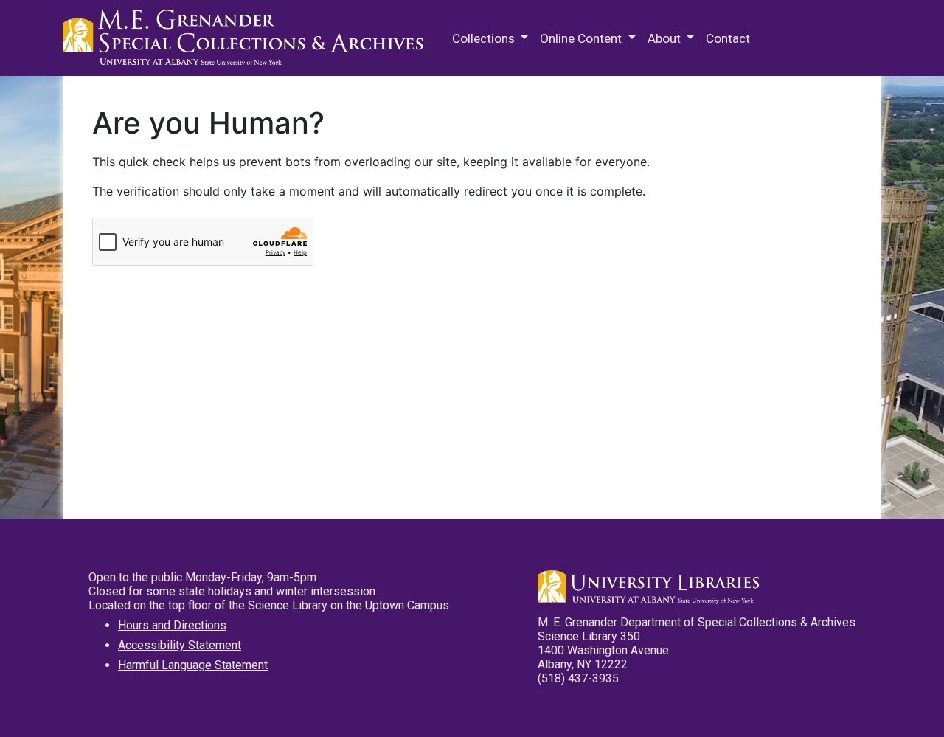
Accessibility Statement (179, 645)
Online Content (582, 38)
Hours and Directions (172, 625)
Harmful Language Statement (193, 665)
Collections (485, 38)
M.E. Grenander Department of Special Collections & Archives (247, 38)
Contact (728, 38)
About (666, 38)
